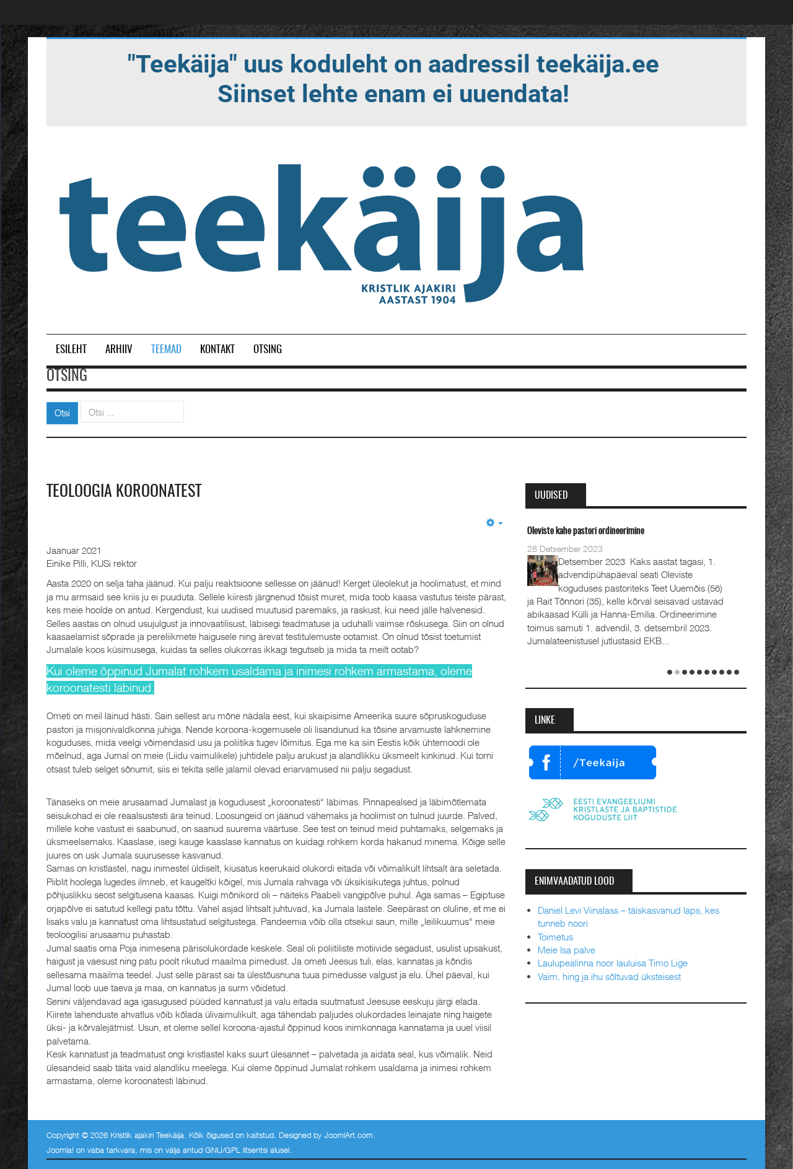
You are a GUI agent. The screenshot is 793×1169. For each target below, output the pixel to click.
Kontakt (217, 349)
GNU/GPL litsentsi (236, 1150)
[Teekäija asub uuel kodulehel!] (393, 78)
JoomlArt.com (348, 1135)
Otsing (267, 349)
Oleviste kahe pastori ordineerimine (585, 531)
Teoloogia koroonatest (123, 492)
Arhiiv (119, 349)
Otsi (62, 412)
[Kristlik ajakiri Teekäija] (324, 231)
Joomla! (60, 1150)
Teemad (166, 349)
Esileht (71, 349)
